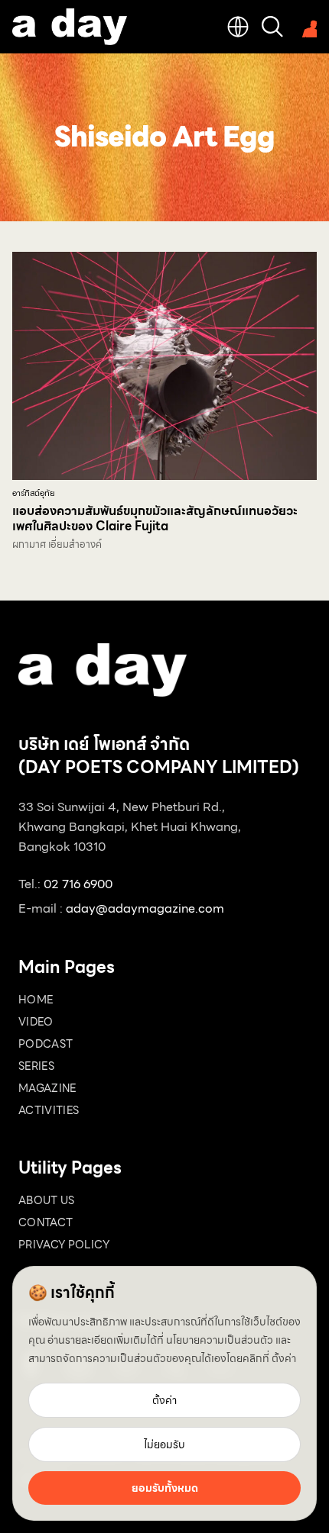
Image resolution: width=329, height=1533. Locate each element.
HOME (35, 999)
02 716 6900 (78, 884)
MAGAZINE (47, 1088)
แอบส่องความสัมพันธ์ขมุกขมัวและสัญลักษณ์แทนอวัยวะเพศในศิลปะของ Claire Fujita (155, 518)
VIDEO (36, 1021)
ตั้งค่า (284, 1358)
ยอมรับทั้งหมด (165, 1488)
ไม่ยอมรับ (164, 1444)
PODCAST (45, 1043)
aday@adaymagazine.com (145, 908)
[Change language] (237, 26)
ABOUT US (46, 1200)
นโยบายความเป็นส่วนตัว (219, 1340)
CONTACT (45, 1222)
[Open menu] (306, 26)
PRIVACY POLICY (63, 1244)
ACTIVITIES (49, 1110)
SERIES (36, 1066)
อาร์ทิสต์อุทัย (33, 493)
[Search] (272, 26)
